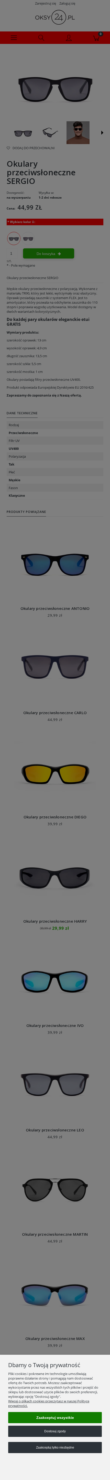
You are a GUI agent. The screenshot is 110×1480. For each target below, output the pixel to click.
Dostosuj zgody (55, 1431)
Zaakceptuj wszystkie (55, 1418)
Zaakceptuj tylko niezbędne (55, 1447)
